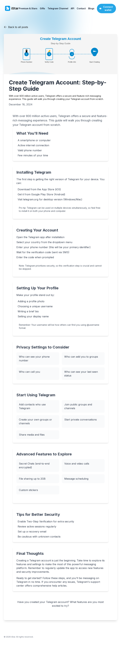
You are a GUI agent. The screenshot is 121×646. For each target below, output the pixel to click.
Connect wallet (108, 8)
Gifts (42, 8)
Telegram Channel (58, 8)
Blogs (91, 8)
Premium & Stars (28, 8)
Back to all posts (18, 27)
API (72, 8)
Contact (81, 8)
